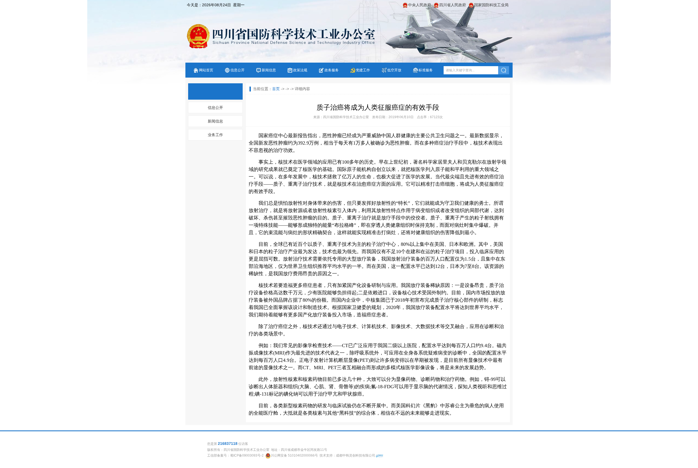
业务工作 (215, 135)
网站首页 (206, 70)
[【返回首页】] (280, 36)
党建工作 (363, 70)
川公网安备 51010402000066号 (294, 455)
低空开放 (394, 70)
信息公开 (237, 70)
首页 (276, 89)
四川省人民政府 (452, 5)
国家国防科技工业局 (491, 5)
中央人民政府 (419, 5)
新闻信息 (269, 70)
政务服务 (331, 70)
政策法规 (300, 70)
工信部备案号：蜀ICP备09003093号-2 (235, 455)
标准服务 (426, 70)
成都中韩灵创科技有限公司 (355, 455)
